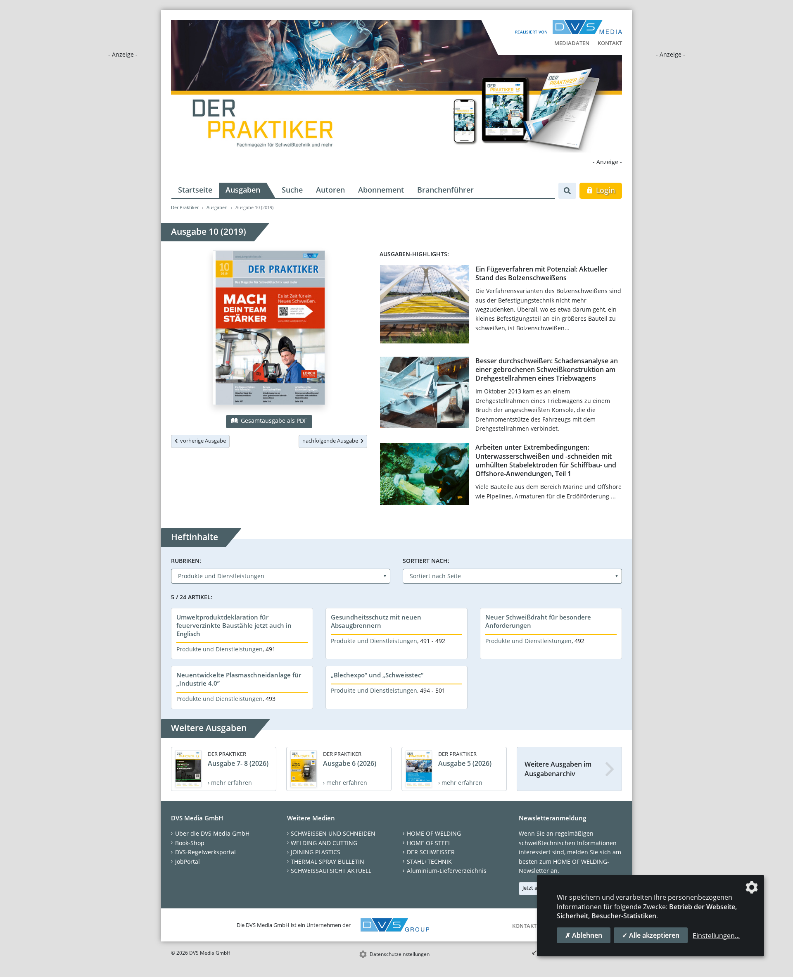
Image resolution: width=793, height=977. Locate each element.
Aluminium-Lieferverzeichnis (447, 871)
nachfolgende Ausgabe (331, 440)
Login (604, 190)
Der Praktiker (185, 207)
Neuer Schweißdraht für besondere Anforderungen (538, 621)
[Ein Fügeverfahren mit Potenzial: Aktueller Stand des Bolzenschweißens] (424, 306)
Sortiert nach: (426, 561)
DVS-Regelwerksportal (205, 852)
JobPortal (187, 861)
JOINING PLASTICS (315, 852)
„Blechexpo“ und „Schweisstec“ (377, 675)
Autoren (330, 190)
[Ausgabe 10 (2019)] (269, 329)
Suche (292, 190)
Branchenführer (445, 190)
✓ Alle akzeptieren (650, 935)
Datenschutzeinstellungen (400, 954)
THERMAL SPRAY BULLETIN (327, 861)
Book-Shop (189, 843)
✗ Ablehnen (583, 935)
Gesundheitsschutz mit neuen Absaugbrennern (376, 621)
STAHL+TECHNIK (429, 861)
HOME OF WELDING (434, 833)
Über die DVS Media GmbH (212, 833)
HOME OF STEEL (429, 843)
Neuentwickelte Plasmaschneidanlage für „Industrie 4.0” (238, 679)
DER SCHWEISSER (431, 852)
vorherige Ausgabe (202, 440)
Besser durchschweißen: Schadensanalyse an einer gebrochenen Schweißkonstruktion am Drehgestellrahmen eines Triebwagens (546, 369)
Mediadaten (571, 43)
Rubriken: (186, 561)
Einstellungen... (716, 935)
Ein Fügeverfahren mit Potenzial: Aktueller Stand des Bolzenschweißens (541, 273)
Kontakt (610, 43)
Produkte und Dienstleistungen (219, 649)
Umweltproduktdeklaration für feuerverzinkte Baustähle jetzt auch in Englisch (234, 625)
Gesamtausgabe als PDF (273, 420)
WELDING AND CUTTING (324, 843)
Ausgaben (243, 190)
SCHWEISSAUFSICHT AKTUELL (331, 871)
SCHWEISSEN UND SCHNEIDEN (333, 833)
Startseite (195, 190)
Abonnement (381, 190)
